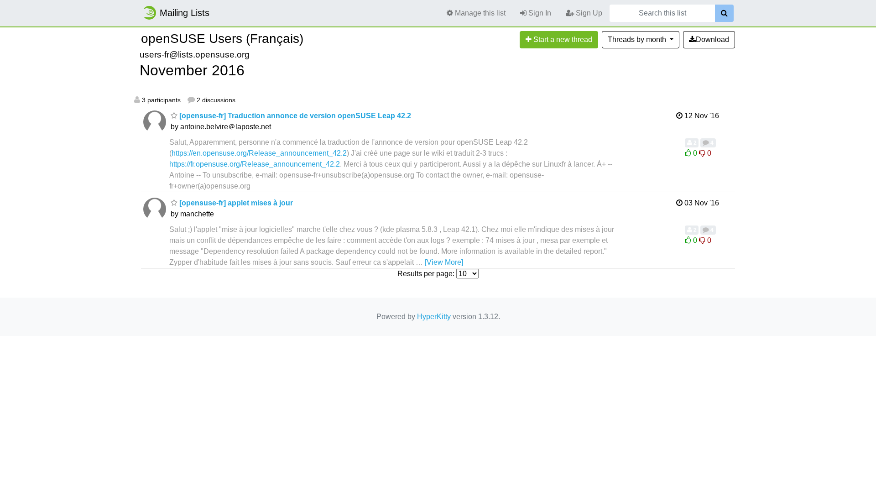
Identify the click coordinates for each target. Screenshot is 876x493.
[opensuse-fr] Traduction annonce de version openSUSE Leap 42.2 (294, 116)
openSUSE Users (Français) (222, 38)
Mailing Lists (184, 13)
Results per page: (425, 274)
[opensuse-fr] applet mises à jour (235, 203)
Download (712, 39)
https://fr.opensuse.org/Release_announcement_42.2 (254, 164)
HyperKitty (434, 316)
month (638, 39)
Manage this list (479, 13)
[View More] (444, 262)
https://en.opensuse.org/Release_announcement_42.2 (259, 153)
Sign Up (588, 13)
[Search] (724, 13)
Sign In (539, 13)
